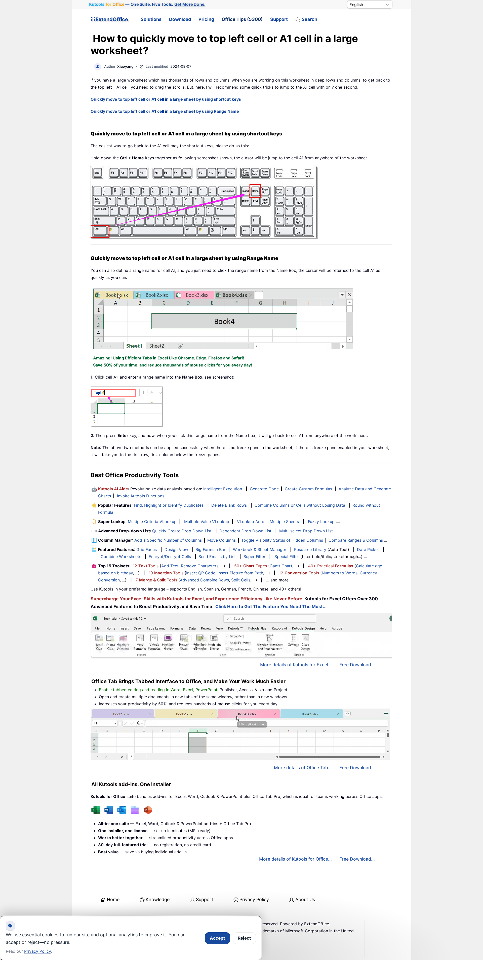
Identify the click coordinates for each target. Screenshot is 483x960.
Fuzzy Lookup (321, 521)
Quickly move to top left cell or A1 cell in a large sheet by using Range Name (165, 111)
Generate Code (264, 488)
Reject (244, 938)
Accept (217, 938)
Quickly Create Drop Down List (182, 530)
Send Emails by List (217, 556)
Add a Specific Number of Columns (168, 540)
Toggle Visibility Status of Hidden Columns (282, 540)
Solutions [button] (151, 19)
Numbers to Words (339, 572)
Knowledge (158, 899)
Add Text (170, 565)
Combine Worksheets (121, 556)
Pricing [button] (206, 19)
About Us (305, 899)
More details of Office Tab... (303, 767)
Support (279, 19)
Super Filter (254, 556)
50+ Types (250, 565)
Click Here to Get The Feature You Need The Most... (271, 606)
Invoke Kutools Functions (140, 495)
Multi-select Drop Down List (306, 530)
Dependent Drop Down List (245, 530)
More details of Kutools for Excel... (296, 664)
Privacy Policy (254, 899)
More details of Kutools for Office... (295, 859)
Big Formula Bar (210, 549)
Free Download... (357, 664)
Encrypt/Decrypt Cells (170, 556)
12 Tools (145, 565)
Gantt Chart (281, 565)
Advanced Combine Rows (204, 579)
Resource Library (310, 549)
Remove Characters (199, 565)
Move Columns (221, 540)
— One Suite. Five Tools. (147, 4)
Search (309, 19)
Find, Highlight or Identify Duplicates (169, 505)
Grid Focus (146, 549)
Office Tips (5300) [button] (242, 19)
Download (180, 19)
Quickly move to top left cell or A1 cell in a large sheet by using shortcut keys (166, 99)
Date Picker (368, 549)
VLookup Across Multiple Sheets (268, 521)
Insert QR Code (200, 572)
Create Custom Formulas (308, 488)
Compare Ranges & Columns (356, 540)
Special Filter (286, 556)
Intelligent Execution (222, 488)
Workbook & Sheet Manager (259, 549)
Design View (176, 549)
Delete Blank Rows (229, 505)
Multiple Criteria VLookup (152, 521)
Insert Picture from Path (240, 572)
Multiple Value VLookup (206, 521)
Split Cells (240, 579)
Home (113, 899)
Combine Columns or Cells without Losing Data (300, 505)
